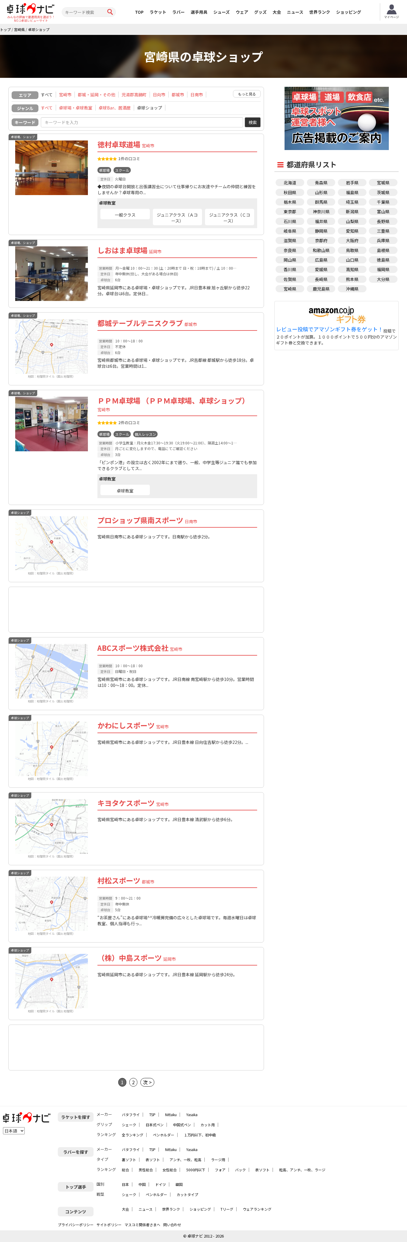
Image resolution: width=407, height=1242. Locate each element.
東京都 (290, 211)
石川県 (290, 221)
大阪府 (352, 240)
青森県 (321, 183)
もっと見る (247, 93)
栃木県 (290, 202)
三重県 (383, 231)
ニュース (295, 12)
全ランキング (132, 1134)
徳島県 (383, 260)
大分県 (383, 279)
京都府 (321, 240)
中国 (142, 1184)
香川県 (290, 269)
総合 (125, 1169)
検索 (252, 122)
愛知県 (352, 231)
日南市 (196, 95)
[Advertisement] (136, 606)
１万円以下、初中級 (200, 1134)
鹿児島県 (321, 289)
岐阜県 (290, 231)
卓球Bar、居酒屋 (115, 108)
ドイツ (160, 1184)
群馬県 (321, 202)
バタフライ (131, 1114)
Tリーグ (226, 1209)
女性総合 (169, 1169)
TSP (152, 1114)
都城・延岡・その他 (96, 95)
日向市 (159, 95)
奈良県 (290, 250)
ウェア (242, 12)
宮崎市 (65, 95)
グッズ (260, 12)
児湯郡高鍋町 (134, 95)
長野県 (383, 221)
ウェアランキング (257, 1209)
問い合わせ (172, 1224)
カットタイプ (187, 1194)
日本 (125, 1184)
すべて (47, 108)
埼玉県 (352, 202)
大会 (277, 12)
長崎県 (321, 279)
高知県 (352, 269)
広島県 (321, 260)
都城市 (178, 95)
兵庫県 (383, 240)
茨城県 (383, 192)
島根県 (383, 250)
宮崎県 (290, 289)
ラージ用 (218, 1159)
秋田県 (290, 192)
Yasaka (192, 1114)
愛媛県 (321, 269)
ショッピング (348, 12)
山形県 (321, 192)
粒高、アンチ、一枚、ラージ (302, 1169)
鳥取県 (352, 250)
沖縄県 (352, 289)
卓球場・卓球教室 (75, 108)
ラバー (178, 12)
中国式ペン (182, 1124)
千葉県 (383, 202)
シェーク (129, 1124)
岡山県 (290, 260)
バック (240, 1169)
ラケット (158, 12)
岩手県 (352, 183)
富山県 (383, 211)
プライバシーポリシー (76, 1224)
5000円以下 (195, 1169)
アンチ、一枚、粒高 (185, 1159)
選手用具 (199, 12)
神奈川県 (321, 211)
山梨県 (352, 221)
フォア (220, 1169)
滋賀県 (290, 240)
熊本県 (352, 279)
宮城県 (383, 183)
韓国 (179, 1184)
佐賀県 (290, 279)
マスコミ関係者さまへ (142, 1224)
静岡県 (321, 231)
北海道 (290, 183)
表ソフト (153, 1159)
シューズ (221, 12)
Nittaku (171, 1114)
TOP (139, 12)
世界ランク (319, 12)
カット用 (208, 1124)
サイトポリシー (109, 1224)
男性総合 (146, 1169)
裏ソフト (129, 1159)
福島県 (352, 192)
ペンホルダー (163, 1134)
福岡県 (383, 269)
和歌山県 (321, 250)
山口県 (352, 260)
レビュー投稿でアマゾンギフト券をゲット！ (329, 329)
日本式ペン (155, 1124)
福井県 (321, 221)
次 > (147, 1082)
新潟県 (352, 211)
